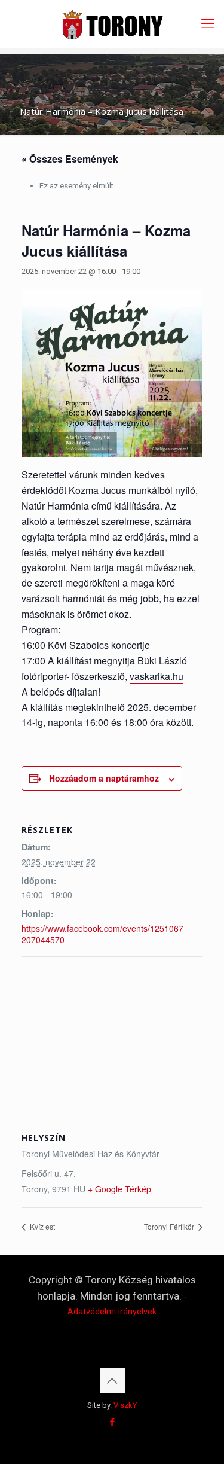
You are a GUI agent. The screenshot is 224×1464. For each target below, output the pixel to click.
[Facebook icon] (112, 1422)
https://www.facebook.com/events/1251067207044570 (102, 934)
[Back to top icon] (112, 1380)
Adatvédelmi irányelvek (112, 1311)
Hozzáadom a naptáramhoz (104, 778)
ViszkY (125, 1405)
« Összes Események (70, 159)
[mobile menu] (208, 24)
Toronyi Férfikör (170, 1226)
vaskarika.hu (156, 676)
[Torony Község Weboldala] (112, 24)
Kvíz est (41, 1226)
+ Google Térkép (119, 1189)
